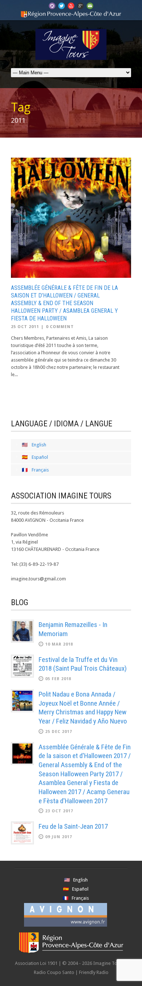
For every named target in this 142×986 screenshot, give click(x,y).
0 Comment (60, 326)
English (39, 444)
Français (40, 470)
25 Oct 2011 (25, 326)
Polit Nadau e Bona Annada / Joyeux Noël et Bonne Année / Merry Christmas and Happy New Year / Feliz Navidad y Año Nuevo (83, 707)
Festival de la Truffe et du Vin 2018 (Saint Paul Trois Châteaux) (83, 664)
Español (40, 457)
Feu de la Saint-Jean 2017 (73, 826)
